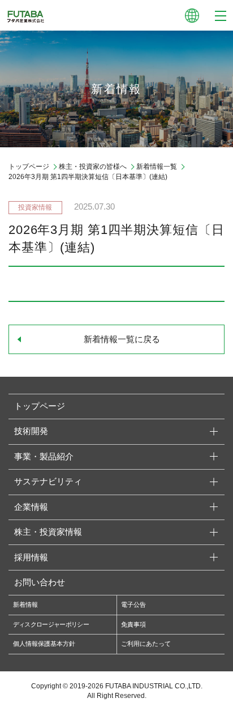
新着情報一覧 (156, 167)
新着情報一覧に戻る (122, 339)
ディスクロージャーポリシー (51, 624)
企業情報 (31, 507)
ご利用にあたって (146, 643)
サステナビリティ (48, 481)
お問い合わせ (39, 582)
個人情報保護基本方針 (44, 643)
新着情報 (25, 604)
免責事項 (133, 624)
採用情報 (31, 557)
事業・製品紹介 (44, 456)
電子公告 (133, 604)
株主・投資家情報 (48, 532)
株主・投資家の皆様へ (93, 167)
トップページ (28, 167)
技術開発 (31, 431)
